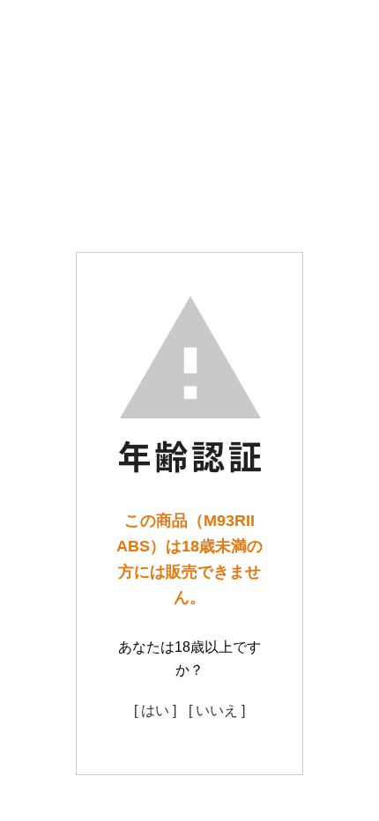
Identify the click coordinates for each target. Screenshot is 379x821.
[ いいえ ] (217, 710)
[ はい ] (155, 710)
